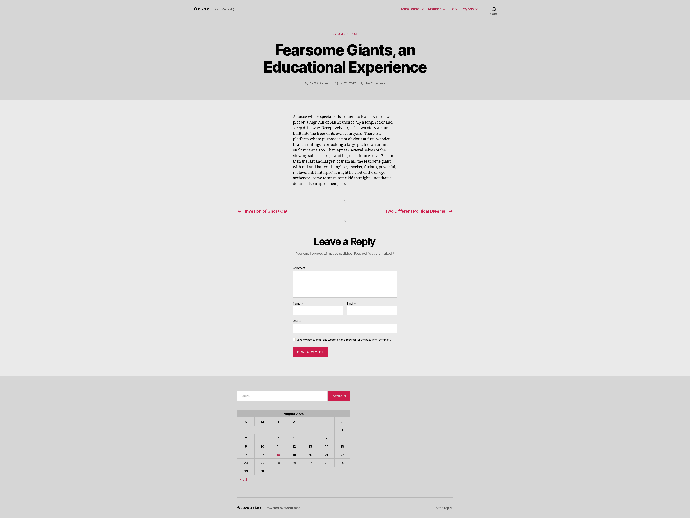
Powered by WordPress (283, 508)
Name (298, 303)
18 (278, 455)
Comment (300, 268)
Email (351, 303)
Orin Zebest (321, 83)
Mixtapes (434, 9)
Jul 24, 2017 (348, 83)
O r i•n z (201, 9)
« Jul (243, 479)
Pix (451, 9)
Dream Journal (409, 9)
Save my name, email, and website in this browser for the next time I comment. (343, 339)
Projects (468, 9)
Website (298, 321)
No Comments (375, 83)
